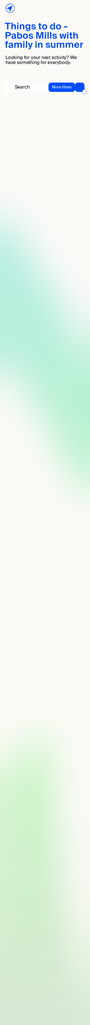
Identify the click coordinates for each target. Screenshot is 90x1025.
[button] (66, 87)
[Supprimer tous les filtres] (84, 92)
